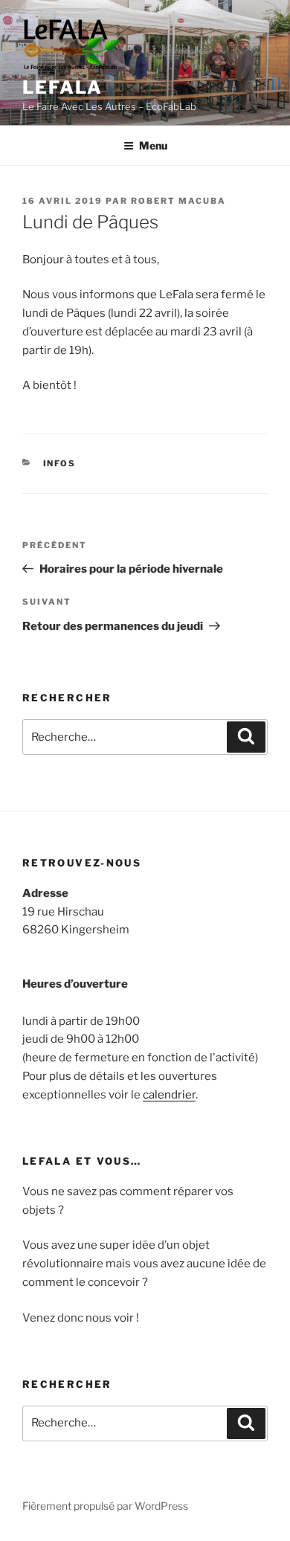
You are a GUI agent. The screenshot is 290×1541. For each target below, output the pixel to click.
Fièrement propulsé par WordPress (105, 1505)
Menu (153, 145)
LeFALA (62, 87)
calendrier (169, 1094)
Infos (60, 463)
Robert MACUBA (178, 201)
